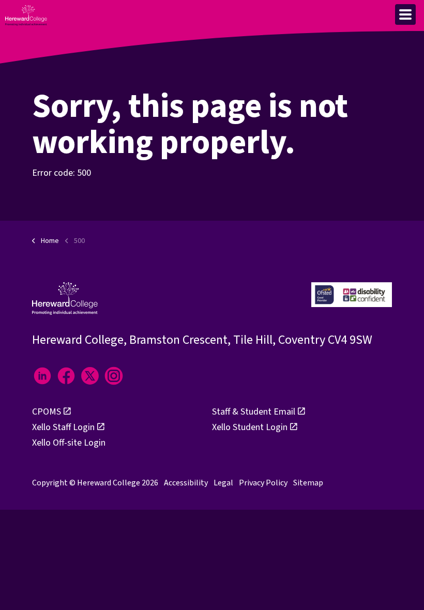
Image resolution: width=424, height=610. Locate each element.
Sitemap (308, 483)
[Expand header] (405, 14)
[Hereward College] (26, 15)
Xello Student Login (249, 427)
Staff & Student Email (253, 411)
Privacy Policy (263, 483)
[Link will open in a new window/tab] (42, 375)
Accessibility (186, 483)
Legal (223, 483)
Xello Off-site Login (68, 442)
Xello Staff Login (63, 427)
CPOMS (46, 411)
